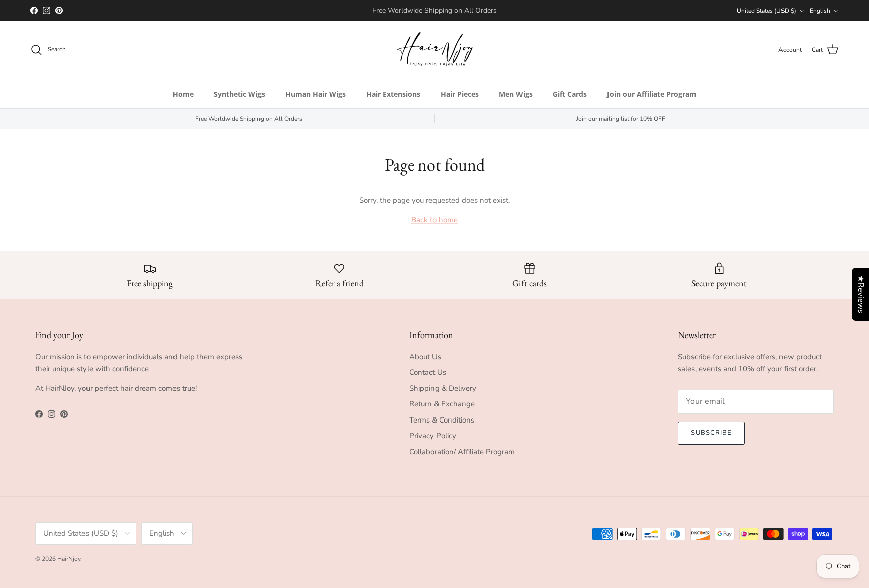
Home (183, 94)
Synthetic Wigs (239, 94)
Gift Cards (570, 94)
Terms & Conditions (441, 420)
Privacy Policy (432, 436)
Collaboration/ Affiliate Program (462, 452)
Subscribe (711, 432)
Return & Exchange (442, 404)
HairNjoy (68, 559)
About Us (425, 357)
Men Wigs (516, 94)
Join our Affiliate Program (652, 94)
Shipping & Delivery (442, 388)
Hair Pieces (460, 94)
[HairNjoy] (435, 50)
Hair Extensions (393, 94)
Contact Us (427, 372)
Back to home (434, 220)
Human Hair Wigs (315, 94)
